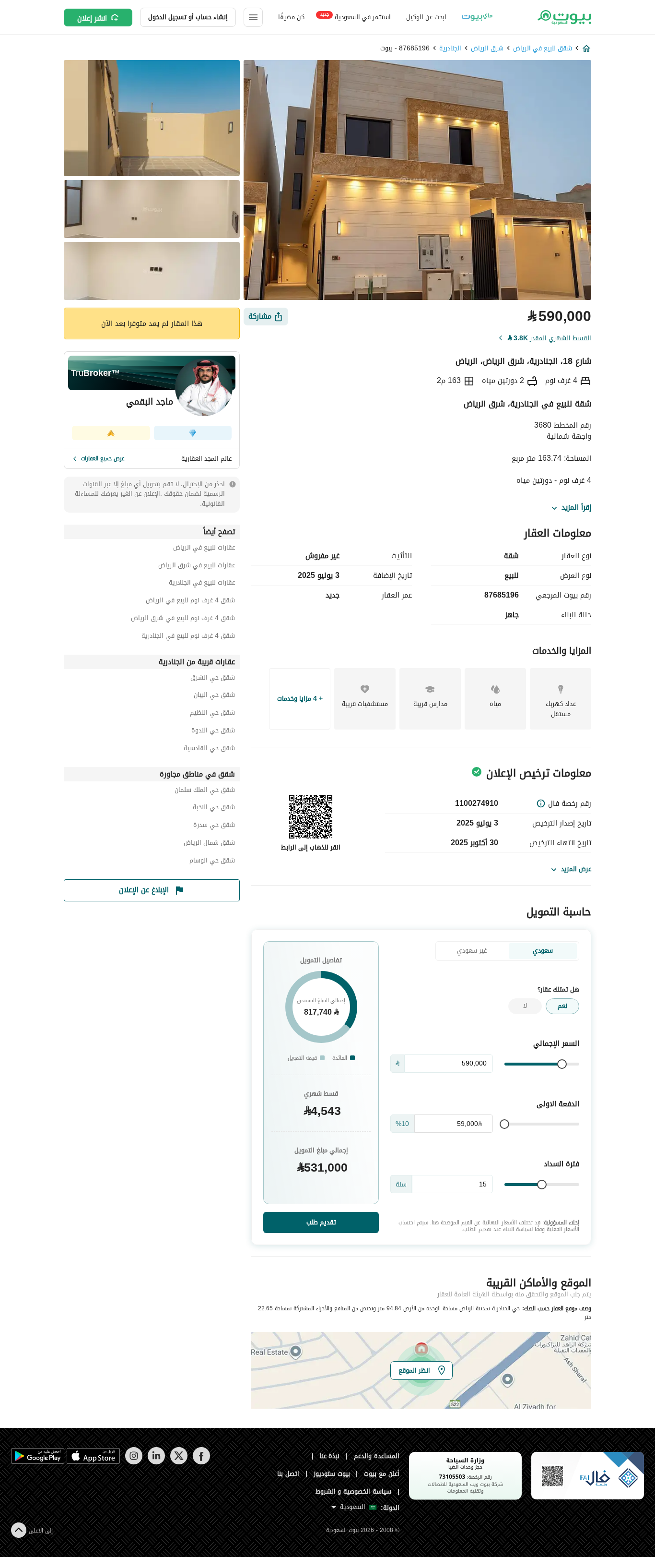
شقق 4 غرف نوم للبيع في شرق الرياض (183, 619)
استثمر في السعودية (355, 17)
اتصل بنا (288, 1473)
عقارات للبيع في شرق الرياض (196, 567)
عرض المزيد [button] (576, 869)
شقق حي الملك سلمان (205, 791)
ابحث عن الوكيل (426, 17)
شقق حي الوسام (212, 862)
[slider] (562, 1064)
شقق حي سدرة (214, 826)
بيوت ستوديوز (332, 1473)
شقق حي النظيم (212, 714)
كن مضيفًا (291, 17)
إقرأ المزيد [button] (576, 508)
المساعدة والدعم (376, 1455)
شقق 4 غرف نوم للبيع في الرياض (190, 602)
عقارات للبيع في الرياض (204, 549)
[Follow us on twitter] (178, 1462)
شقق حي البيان (214, 696)
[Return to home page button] (564, 17)
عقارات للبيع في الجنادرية (202, 584)
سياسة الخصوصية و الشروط (354, 1491)
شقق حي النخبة (214, 808)
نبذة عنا (330, 1455)
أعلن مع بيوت (381, 1473)
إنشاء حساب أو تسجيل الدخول (188, 17)
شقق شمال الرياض (209, 844)
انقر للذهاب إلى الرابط (310, 847)
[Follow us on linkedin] (156, 1462)
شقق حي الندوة (213, 732)
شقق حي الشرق (212, 679)
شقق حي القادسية (209, 749)
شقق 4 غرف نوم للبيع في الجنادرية (188, 637)
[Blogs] (477, 17)
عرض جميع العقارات (103, 458)
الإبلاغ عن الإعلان (144, 890)
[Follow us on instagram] (133, 1462)
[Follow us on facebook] (201, 1462)
